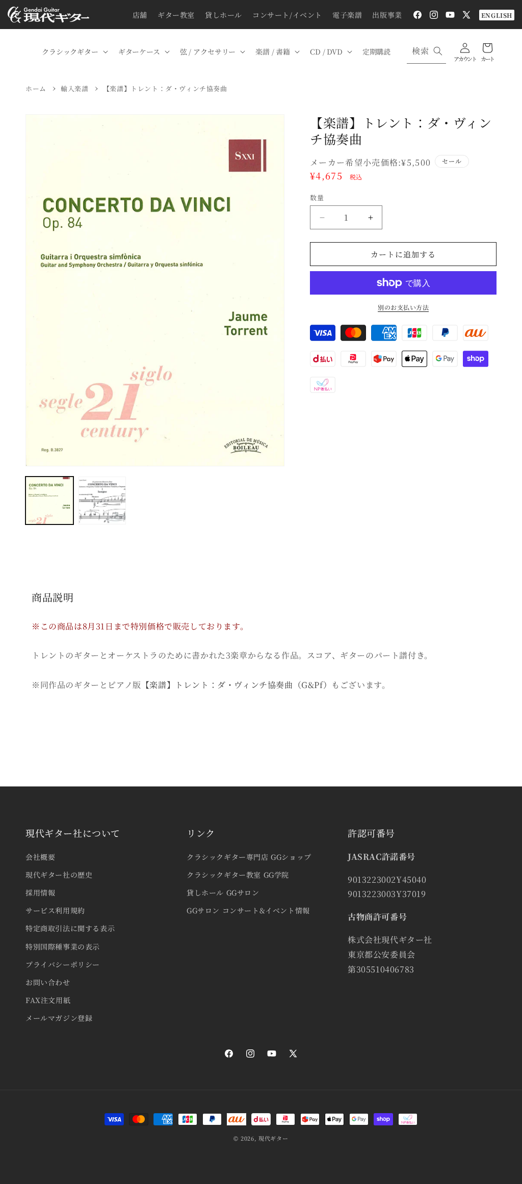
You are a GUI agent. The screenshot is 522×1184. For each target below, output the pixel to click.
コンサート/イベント (287, 15)
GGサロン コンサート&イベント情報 (248, 910)
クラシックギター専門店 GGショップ (249, 857)
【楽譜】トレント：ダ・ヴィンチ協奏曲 (165, 88)
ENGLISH (496, 15)
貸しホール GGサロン (223, 892)
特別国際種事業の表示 (62, 946)
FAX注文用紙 (47, 1000)
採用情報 (40, 892)
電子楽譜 (347, 15)
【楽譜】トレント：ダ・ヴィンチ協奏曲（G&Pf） (236, 685)
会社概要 (40, 857)
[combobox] (426, 51)
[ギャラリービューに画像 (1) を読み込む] (49, 500)
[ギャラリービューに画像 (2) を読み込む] (102, 500)
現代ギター (273, 1138)
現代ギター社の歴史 (58, 875)
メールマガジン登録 (58, 1018)
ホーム (35, 88)
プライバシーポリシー (62, 964)
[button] (74, 51)
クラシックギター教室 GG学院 (238, 875)
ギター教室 (176, 15)
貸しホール (223, 15)
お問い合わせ (47, 982)
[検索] (438, 51)
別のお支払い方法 (403, 307)
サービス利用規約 (55, 910)
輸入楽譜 (74, 88)
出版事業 (387, 15)
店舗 (140, 15)
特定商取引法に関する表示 (70, 928)
